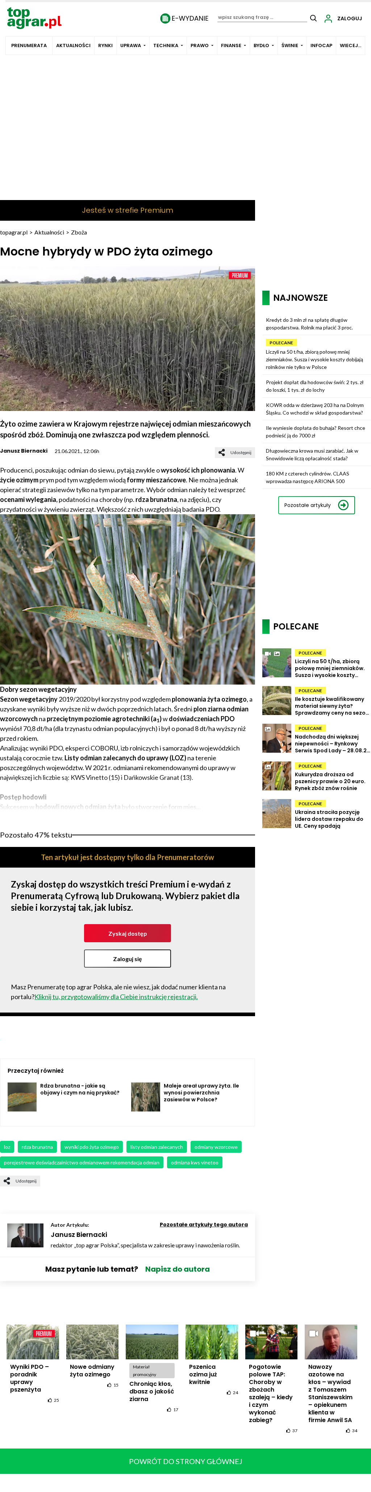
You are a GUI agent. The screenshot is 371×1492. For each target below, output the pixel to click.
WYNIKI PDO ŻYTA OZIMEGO (91, 1147)
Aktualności (73, 45)
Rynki (105, 45)
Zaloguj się (127, 958)
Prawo (200, 45)
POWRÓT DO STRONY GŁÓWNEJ (185, 1461)
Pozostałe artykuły (307, 505)
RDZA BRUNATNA (37, 1147)
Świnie (290, 45)
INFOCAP (321, 45)
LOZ (7, 1147)
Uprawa (130, 45)
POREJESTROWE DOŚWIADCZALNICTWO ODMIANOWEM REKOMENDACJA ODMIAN (81, 1162)
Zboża (79, 232)
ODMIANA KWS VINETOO (194, 1162)
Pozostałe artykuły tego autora (204, 1224)
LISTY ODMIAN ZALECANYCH (156, 1147)
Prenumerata (29, 45)
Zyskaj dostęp (127, 933)
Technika (165, 45)
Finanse (231, 45)
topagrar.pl (14, 232)
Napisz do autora (177, 1269)
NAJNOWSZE (300, 298)
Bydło (261, 45)
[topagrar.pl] (34, 17)
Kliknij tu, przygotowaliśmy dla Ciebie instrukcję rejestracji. (116, 997)
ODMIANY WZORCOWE (216, 1147)
